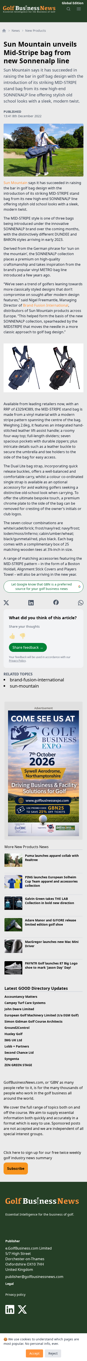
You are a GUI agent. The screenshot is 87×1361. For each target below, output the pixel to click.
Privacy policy (15, 1294)
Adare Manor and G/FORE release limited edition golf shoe (50, 922)
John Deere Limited (19, 1009)
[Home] (4, 30)
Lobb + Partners (16, 1046)
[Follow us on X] (22, 1309)
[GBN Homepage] (29, 8)
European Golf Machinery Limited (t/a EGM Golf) (41, 1015)
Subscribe (15, 1168)
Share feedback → (27, 647)
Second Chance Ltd (19, 1052)
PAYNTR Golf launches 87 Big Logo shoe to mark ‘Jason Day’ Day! (51, 965)
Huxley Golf (13, 1034)
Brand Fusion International (45, 305)
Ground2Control (16, 1028)
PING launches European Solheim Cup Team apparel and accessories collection (51, 881)
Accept (34, 1353)
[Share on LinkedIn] (31, 603)
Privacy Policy (17, 661)
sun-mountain (24, 686)
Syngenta (11, 1059)
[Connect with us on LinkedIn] (10, 1309)
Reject (53, 1353)
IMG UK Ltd (13, 1040)
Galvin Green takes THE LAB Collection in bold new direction (49, 901)
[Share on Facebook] (56, 603)
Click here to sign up (21, 1152)
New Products (35, 30)
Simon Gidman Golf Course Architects (33, 1021)
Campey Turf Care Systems (25, 1003)
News (16, 30)
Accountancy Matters (20, 996)
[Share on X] (6, 603)
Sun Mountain (15, 182)
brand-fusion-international (37, 680)
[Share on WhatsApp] (80, 603)
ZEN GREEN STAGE (18, 1065)
